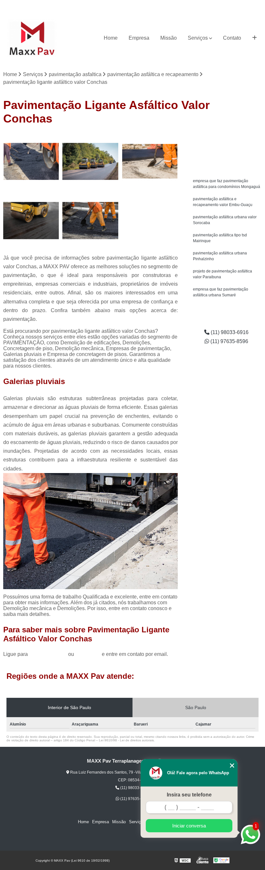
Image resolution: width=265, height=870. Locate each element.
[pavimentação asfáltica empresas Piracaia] (31, 161)
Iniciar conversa (189, 825)
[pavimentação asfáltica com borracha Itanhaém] (31, 220)
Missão (168, 38)
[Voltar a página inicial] (32, 38)
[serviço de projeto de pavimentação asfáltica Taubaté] (150, 161)
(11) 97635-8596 (246, 5)
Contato (232, 38)
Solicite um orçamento (226, 139)
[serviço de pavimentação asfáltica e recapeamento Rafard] (90, 220)
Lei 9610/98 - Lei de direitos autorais (126, 740)
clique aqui (88, 654)
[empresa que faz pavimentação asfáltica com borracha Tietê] (90, 161)
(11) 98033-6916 (208, 5)
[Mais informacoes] (254, 38)
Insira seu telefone (189, 794)
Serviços (198, 38)
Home (111, 38)
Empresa (139, 38)
